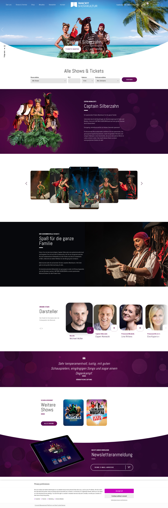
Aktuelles (42, 5)
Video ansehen (96, 49)
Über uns (8, 5)
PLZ (69, 77)
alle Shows (49, 423)
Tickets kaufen (72, 49)
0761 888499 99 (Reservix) (131, 5)
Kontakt (62, 5)
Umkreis (84, 77)
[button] (26, 183)
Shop (33, 5)
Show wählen (35, 77)
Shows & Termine (21, 5)
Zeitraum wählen (100, 77)
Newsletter (52, 5)
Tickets (156, 5)
